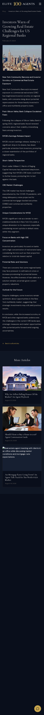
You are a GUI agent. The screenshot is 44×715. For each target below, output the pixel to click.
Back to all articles (12, 343)
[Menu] (40, 3)
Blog (4, 11)
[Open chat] (37, 708)
